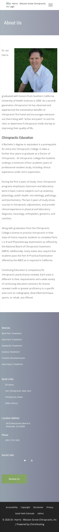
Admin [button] (41, 513)
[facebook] (10, 460)
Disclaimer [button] (38, 507)
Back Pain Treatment (11, 333)
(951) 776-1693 (12, 440)
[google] (3, 460)
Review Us (14, 479)
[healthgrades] (25, 460)
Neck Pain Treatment (12, 339)
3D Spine (9, 384)
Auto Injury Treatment (12, 364)
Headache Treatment (12, 345)
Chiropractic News (14, 397)
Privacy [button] (50, 507)
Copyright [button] (25, 507)
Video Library (11, 403)
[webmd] (32, 460)
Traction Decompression (13, 358)
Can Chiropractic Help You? (18, 390)
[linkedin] (39, 460)
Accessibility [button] (12, 507)
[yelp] (17, 460)
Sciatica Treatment (11, 351)
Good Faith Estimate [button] (24, 513)
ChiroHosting (37, 524)
